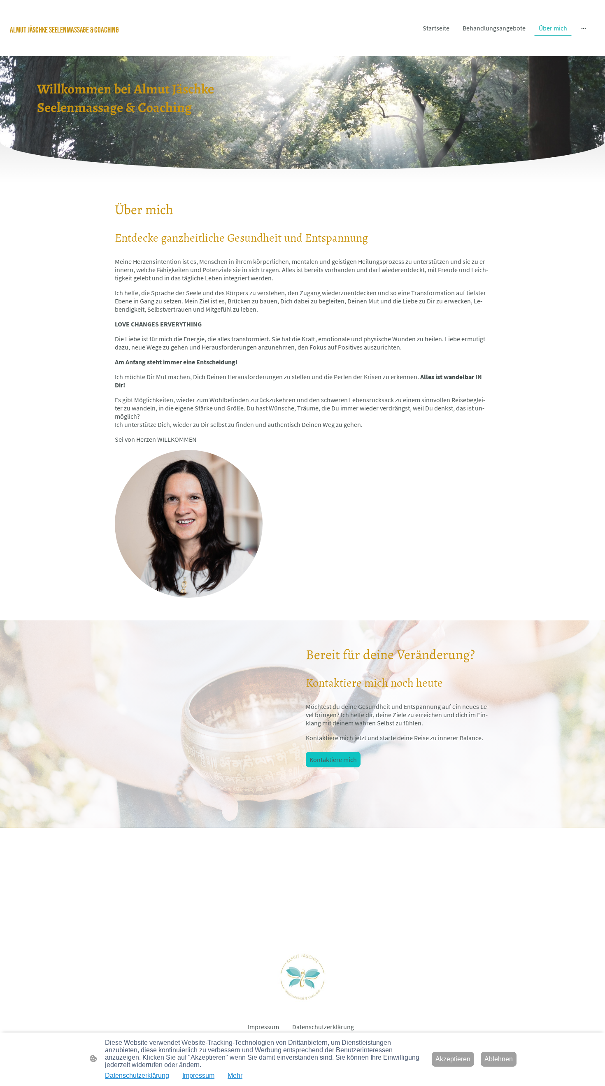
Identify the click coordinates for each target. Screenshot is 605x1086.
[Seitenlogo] (105, 45)
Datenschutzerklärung (137, 1075)
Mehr (235, 1075)
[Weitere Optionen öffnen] (583, 28)
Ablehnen (498, 1059)
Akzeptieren (452, 1059)
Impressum (198, 1075)
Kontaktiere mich (333, 759)
